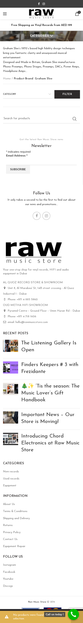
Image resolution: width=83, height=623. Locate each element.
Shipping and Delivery (16, 518)
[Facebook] (39, 3)
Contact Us (10, 539)
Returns (8, 525)
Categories (39, 35)
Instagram (9, 565)
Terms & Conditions (15, 511)
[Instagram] (43, 3)
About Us (9, 504)
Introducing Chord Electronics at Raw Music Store (50, 443)
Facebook (9, 572)
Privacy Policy (12, 532)
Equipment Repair (14, 546)
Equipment (9, 485)
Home (7, 78)
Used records (11, 478)
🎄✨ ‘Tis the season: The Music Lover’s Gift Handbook (50, 393)
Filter (67, 94)
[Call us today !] (73, 614)
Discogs (8, 586)
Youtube (8, 578)
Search (75, 119)
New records (11, 471)
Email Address (16, 155)
